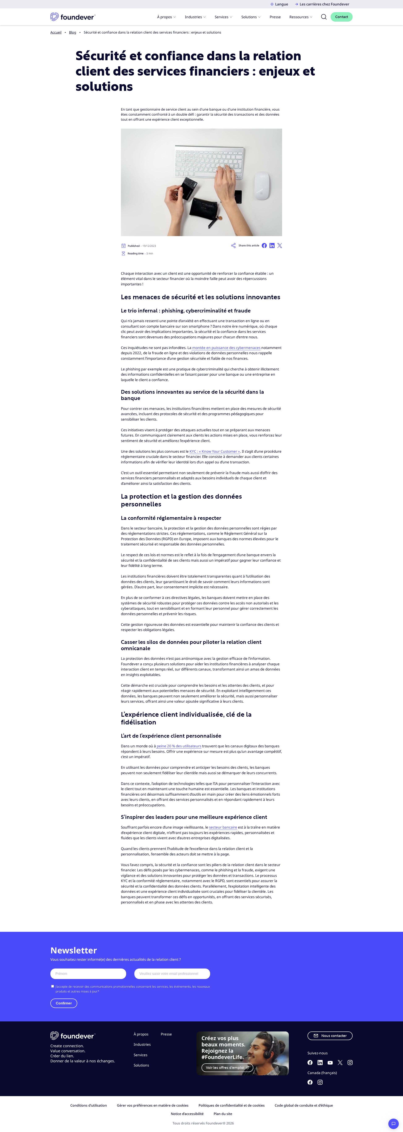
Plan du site (223, 1113)
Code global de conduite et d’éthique (304, 1105)
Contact (341, 17)
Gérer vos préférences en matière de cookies (152, 1105)
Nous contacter (334, 1036)
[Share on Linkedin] (272, 245)
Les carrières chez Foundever (324, 4)
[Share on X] (279, 245)
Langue (281, 4)
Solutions (249, 16)
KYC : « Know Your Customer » (215, 451)
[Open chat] (393, 1124)
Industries (193, 16)
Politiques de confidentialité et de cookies (232, 1105)
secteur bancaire (223, 827)
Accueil (55, 32)
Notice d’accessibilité (187, 1113)
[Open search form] (324, 16)
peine (161, 746)
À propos (164, 16)
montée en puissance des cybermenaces (225, 347)
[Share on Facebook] (264, 245)
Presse (275, 16)
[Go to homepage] (73, 17)
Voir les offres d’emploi (225, 1067)
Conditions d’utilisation (88, 1105)
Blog (72, 32)
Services (221, 16)
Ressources (299, 16)
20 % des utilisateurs (184, 746)
